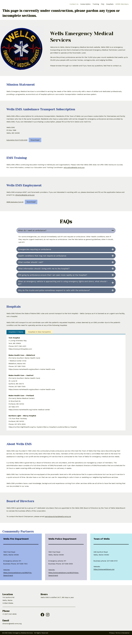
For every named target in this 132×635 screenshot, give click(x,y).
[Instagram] (48, 613)
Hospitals (109, 4)
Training (96, 4)
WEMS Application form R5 (14, 202)
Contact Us (74, 4)
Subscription (85, 4)
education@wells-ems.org (74, 167)
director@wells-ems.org (24, 195)
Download (35, 140)
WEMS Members (121, 4)
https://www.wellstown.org (104, 569)
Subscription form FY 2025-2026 (16, 140)
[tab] (15, 332)
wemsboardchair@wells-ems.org (58, 516)
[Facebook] (42, 613)
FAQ (102, 4)
